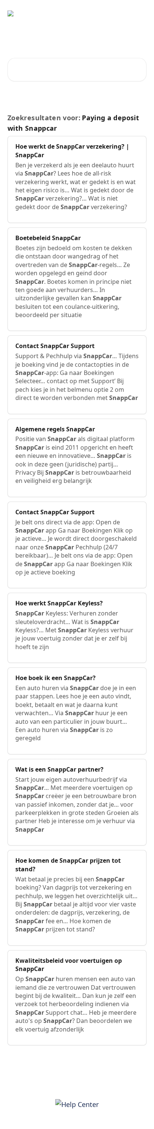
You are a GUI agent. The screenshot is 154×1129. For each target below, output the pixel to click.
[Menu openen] (140, 13)
